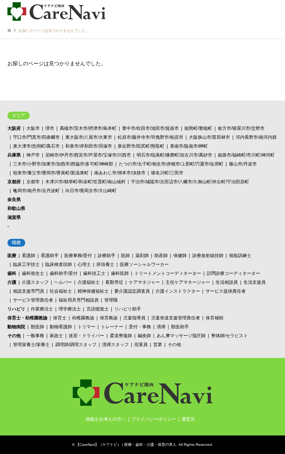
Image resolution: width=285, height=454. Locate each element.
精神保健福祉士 (93, 291)
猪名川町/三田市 (167, 172)
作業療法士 (42, 309)
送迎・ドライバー (86, 335)
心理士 (84, 264)
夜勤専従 (114, 282)
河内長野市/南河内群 (256, 137)
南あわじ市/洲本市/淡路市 (119, 172)
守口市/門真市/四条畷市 (36, 137)
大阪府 (14, 128)
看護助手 (50, 255)
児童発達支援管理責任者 (175, 317)
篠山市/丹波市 (243, 164)
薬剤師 (142, 255)
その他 (14, 335)
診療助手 (106, 255)
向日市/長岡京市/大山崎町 (91, 190)
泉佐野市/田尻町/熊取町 (141, 146)
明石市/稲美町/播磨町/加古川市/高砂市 (174, 155)
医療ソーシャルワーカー (144, 264)
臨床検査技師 (58, 264)
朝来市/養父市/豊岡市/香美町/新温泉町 (51, 172)
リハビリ (16, 309)
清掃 (161, 326)
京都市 (33, 181)
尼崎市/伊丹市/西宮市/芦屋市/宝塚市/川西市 (88, 155)
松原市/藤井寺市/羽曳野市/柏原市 (150, 137)
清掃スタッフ (115, 344)
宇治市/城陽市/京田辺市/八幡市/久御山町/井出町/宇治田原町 (190, 181)
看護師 (28, 255)
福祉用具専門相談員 (79, 300)
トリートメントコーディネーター (167, 273)
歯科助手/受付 (64, 273)
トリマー (86, 326)
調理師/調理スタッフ (75, 344)
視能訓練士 (240, 255)
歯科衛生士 (33, 273)
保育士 (59, 317)
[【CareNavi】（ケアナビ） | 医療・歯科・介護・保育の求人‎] (56, 11)
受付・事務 (140, 326)
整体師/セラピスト (229, 335)
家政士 (56, 335)
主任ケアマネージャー (188, 282)
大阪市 (33, 128)
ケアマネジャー (144, 282)
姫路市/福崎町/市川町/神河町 (246, 155)
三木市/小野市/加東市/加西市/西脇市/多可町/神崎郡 (63, 164)
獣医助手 (180, 326)
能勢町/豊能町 (198, 128)
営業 (157, 344)
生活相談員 (227, 282)
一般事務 (35, 335)
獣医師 (37, 326)
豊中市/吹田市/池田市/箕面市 (150, 128)
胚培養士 (105, 264)
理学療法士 (70, 309)
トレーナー (112, 326)
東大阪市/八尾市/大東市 (88, 137)
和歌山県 (16, 208)
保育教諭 (109, 317)
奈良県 (14, 199)
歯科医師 (120, 273)
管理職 (111, 300)
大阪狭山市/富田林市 (209, 137)
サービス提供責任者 (226, 291)
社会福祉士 (61, 291)
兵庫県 (14, 155)
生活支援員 (254, 282)
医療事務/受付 (78, 255)
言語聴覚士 (97, 309)
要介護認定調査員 (132, 291)
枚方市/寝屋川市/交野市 (241, 128)
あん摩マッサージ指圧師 (181, 335)
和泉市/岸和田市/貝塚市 (88, 146)
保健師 (180, 255)
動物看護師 (61, 326)
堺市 (49, 128)
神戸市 (33, 155)
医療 (11, 255)
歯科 (11, 273)
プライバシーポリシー (153, 419)
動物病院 (16, 326)
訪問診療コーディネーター (233, 273)
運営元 (188, 419)
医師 (125, 255)
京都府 (14, 181)
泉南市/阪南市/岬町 (189, 146)
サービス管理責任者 (33, 300)
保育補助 (214, 317)
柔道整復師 (121, 335)
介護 (11, 282)
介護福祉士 (89, 282)
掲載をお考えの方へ (106, 419)
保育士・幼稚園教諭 (27, 317)
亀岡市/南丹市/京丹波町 (36, 190)
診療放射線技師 (207, 255)
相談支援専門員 (28, 291)
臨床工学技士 (26, 264)
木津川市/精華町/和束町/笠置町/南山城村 (85, 181)
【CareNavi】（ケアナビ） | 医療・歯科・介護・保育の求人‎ (126, 445)
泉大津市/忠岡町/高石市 (36, 146)
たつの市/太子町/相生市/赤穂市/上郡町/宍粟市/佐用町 (171, 164)
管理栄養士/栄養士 (31, 344)
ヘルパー (63, 282)
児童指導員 (134, 317)
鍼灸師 (144, 335)
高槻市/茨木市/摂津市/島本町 (88, 128)
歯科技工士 (94, 273)
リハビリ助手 (127, 309)
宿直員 (141, 344)
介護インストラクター (177, 291)
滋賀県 (14, 217)
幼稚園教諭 (83, 317)
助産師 (161, 255)
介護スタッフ (35, 282)
